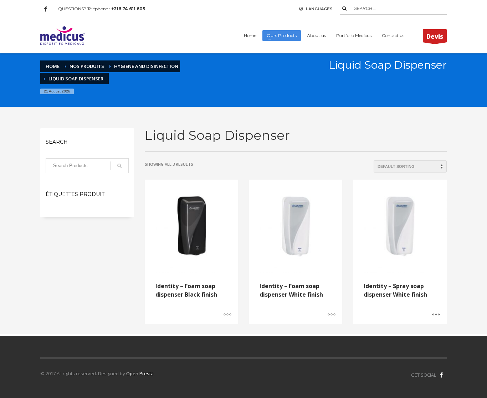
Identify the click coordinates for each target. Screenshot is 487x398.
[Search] (119, 165)
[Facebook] (45, 9)
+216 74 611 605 (128, 8)
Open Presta (140, 373)
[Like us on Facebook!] (441, 375)
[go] (344, 8)
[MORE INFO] (227, 315)
